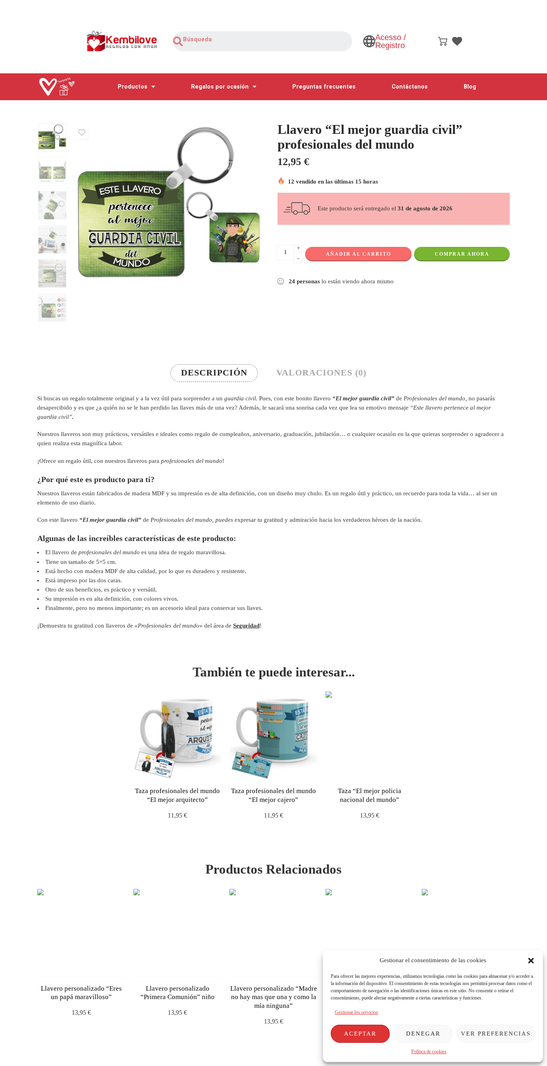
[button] (531, 961)
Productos (132, 86)
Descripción (214, 373)
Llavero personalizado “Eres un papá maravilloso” (81, 993)
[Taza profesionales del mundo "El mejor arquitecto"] (177, 735)
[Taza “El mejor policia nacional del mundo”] (370, 735)
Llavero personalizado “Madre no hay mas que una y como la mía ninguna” (273, 997)
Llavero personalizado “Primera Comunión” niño (178, 993)
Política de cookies (428, 1051)
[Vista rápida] (184, 771)
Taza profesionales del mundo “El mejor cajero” (273, 795)
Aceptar (360, 1033)
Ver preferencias (496, 1033)
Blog (470, 86)
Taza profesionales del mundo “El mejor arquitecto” (177, 795)
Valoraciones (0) (321, 373)
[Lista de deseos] (81, 132)
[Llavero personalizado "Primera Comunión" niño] (177, 933)
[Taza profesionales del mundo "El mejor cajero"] (273, 735)
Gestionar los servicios (356, 1012)
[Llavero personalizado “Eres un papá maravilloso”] (81, 933)
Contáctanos (410, 86)
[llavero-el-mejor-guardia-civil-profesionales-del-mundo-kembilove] (52, 137)
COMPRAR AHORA (462, 254)
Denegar (423, 1033)
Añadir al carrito (358, 254)
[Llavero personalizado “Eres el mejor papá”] (466, 933)
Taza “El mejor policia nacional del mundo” (369, 795)
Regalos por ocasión (220, 86)
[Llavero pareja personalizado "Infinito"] (370, 933)
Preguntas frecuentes (324, 86)
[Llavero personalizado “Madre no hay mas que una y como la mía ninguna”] (273, 933)
